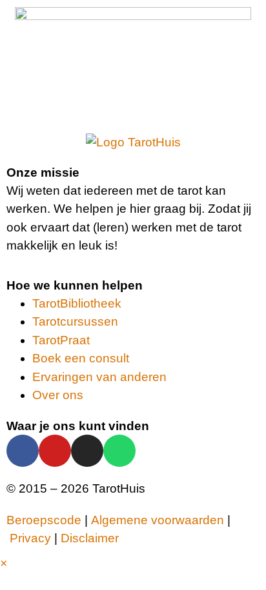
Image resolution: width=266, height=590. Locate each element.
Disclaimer (90, 538)
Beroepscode (43, 520)
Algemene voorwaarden (157, 520)
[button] (3, 563)
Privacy (30, 538)
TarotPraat (61, 340)
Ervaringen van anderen (99, 377)
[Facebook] (22, 451)
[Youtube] (55, 451)
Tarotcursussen (75, 321)
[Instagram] (87, 451)
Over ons (57, 395)
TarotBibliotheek (76, 303)
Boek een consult (80, 358)
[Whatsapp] (119, 451)
